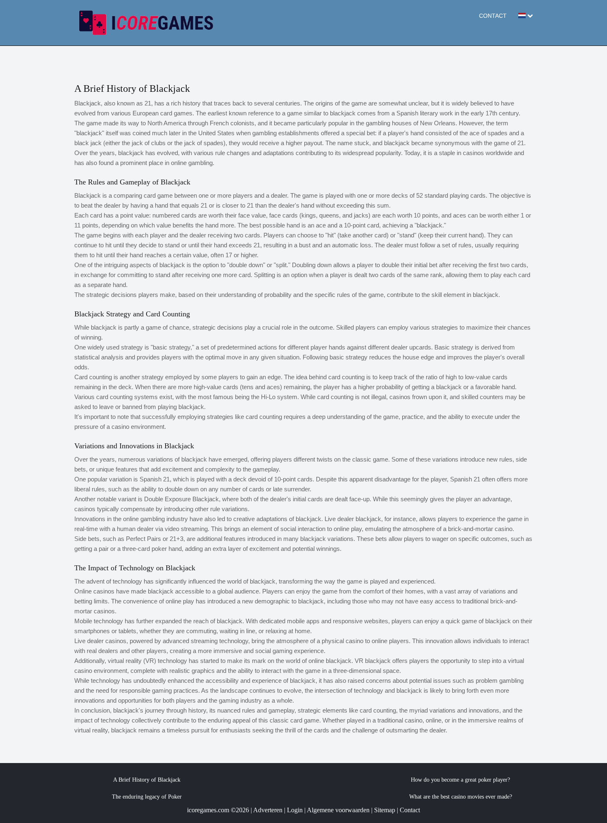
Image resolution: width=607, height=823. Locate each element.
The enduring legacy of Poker (147, 797)
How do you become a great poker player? (460, 780)
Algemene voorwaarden (338, 809)
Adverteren (267, 809)
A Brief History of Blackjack (146, 780)
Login (295, 809)
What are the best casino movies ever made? (460, 797)
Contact (493, 15)
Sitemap (384, 809)
